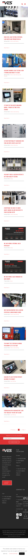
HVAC (11, 41)
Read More (6, 47)
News (11, 178)
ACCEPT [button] (22, 553)
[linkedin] (17, 517)
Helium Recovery (14, 145)
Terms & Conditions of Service (14, 536)
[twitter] (17, 514)
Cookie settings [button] (13, 553)
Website (18, 475)
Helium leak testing (14, 74)
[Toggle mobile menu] (25, 4)
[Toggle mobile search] (22, 4)
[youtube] (20, 514)
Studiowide (19, 532)
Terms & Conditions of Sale (18, 534)
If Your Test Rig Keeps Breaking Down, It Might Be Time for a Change (12, 107)
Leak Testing (15, 41)
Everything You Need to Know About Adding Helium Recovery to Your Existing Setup (13, 210)
